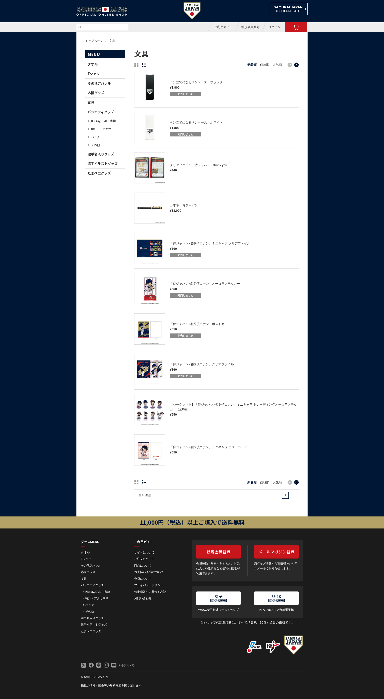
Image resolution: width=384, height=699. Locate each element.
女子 (218, 598)
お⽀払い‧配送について (149, 572)
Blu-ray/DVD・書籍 (103, 121)
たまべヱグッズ (99, 173)
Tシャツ (94, 73)
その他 (95, 145)
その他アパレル (99, 83)
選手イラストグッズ (103, 163)
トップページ (94, 41)
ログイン (274, 27)
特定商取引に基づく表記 (150, 591)
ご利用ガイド (223, 27)
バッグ (95, 137)
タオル (93, 64)
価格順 (264, 65)
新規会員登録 (250, 27)
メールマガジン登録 (276, 552)
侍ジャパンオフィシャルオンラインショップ (101, 11)
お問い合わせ (143, 598)
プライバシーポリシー (148, 585)
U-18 (276, 598)
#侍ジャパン (127, 665)
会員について (143, 578)
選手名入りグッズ (101, 154)
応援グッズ (96, 92)
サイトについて (144, 552)
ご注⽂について (144, 559)
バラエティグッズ (101, 112)
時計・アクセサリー (104, 129)
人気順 (277, 65)
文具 (112, 41)
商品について (143, 565)
